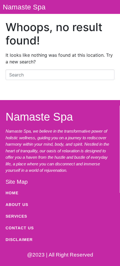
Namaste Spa (24, 7)
